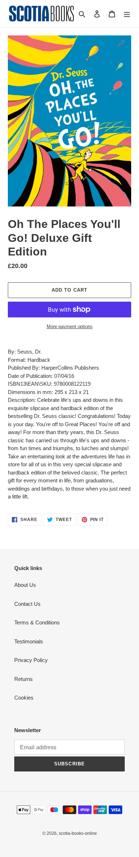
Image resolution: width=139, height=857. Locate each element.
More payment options (70, 326)
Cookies (24, 698)
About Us (25, 585)
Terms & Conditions (37, 622)
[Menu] (126, 13)
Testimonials (28, 641)
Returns (23, 679)
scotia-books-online (78, 833)
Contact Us (27, 604)
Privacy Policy (31, 660)
